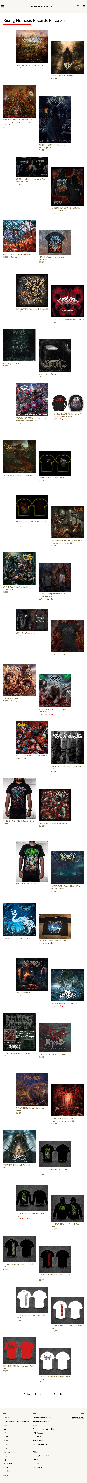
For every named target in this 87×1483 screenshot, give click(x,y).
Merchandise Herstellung (42, 1444)
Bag (4, 1460)
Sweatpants (7, 1463)
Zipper (5, 1440)
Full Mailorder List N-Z (41, 1421)
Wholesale (37, 1437)
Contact (36, 1463)
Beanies (6, 1437)
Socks (5, 1475)
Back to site (37, 1467)
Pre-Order (7, 1471)
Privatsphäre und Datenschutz (44, 1456)
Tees (5, 1429)
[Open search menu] (78, 6)
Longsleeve (7, 1456)
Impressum (37, 1448)
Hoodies (6, 1452)
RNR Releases (38, 1433)
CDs (4, 1433)
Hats (5, 1425)
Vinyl (5, 1448)
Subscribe (36, 1460)
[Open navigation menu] (3, 6)
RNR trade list (38, 1440)
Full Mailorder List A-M (42, 1418)
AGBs (35, 1452)
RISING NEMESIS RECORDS (43, 6)
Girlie (5, 1467)
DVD (5, 1444)
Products (6, 1418)
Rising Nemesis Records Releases (16, 1421)
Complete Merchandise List (43, 1429)
